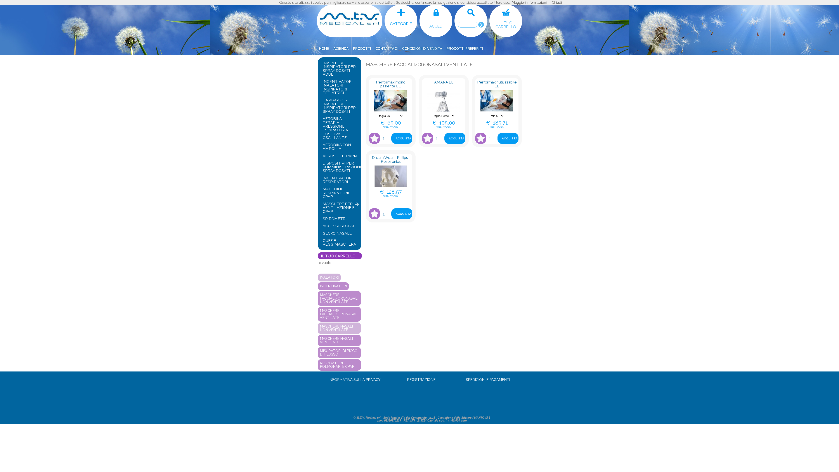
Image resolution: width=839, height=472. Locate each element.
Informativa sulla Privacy (355, 380)
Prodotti (362, 49)
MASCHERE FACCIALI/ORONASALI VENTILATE (339, 314)
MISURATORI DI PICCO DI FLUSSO (338, 352)
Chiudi (557, 2)
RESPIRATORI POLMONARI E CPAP (337, 365)
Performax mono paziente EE (391, 84)
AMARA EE (444, 82)
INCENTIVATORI (333, 286)
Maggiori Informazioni (529, 2)
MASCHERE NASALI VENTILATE (336, 340)
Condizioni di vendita (422, 49)
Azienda (341, 49)
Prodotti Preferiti (465, 49)
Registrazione (421, 380)
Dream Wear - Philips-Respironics (390, 159)
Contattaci (386, 49)
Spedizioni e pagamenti (488, 380)
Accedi (436, 26)
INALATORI (329, 277)
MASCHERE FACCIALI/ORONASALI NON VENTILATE (339, 298)
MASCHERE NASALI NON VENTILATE (336, 328)
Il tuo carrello (506, 25)
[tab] (339, 68)
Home (324, 49)
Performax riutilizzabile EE (497, 84)
